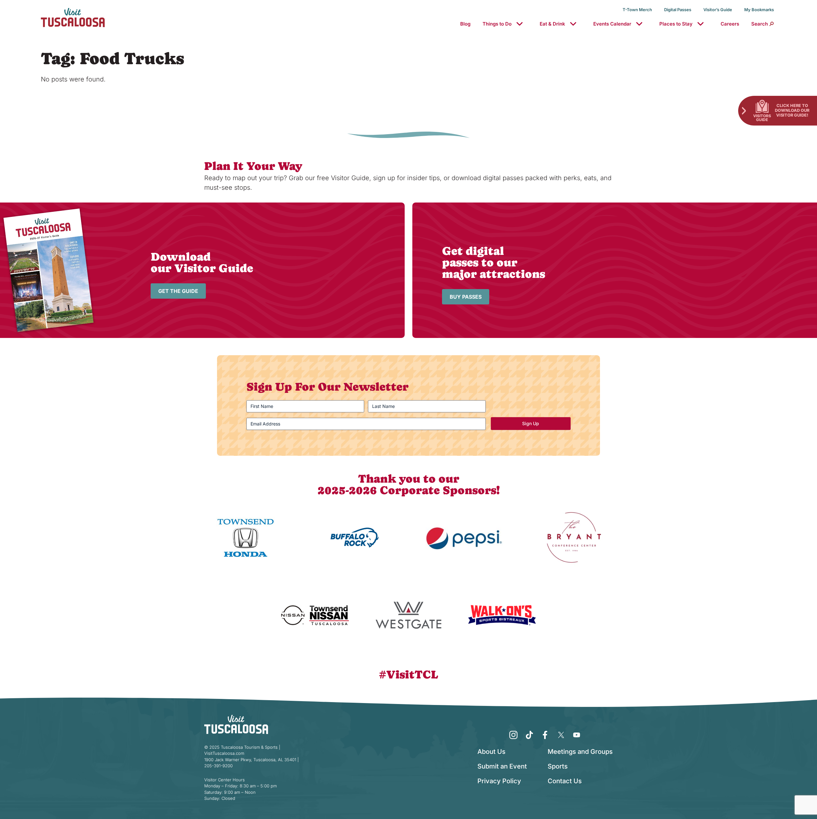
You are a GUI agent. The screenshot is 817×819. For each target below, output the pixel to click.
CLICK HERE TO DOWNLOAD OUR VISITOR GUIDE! (792, 110)
